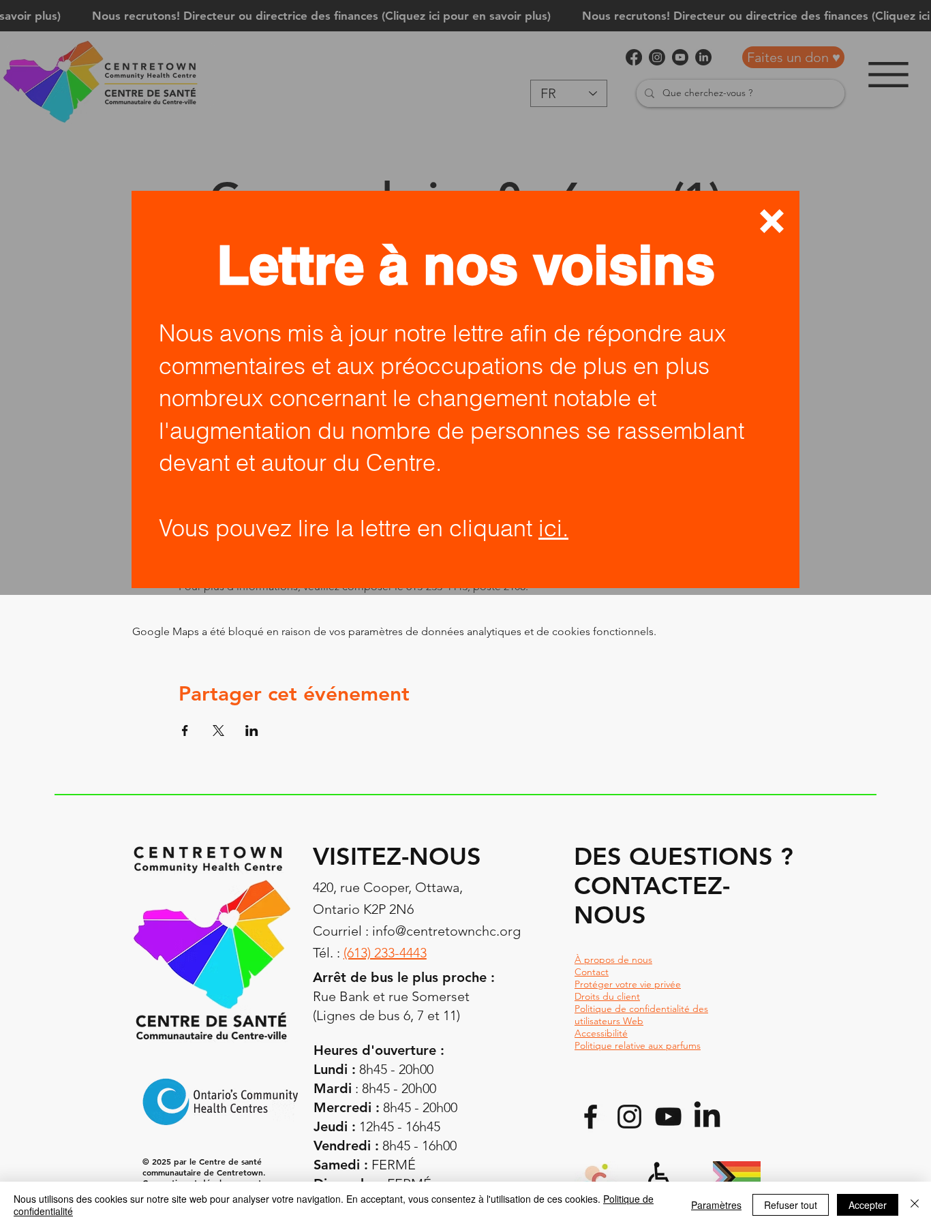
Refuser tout (790, 1205)
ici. (553, 528)
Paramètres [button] (716, 1205)
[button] (772, 221)
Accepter (868, 1205)
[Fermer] (914, 1205)
